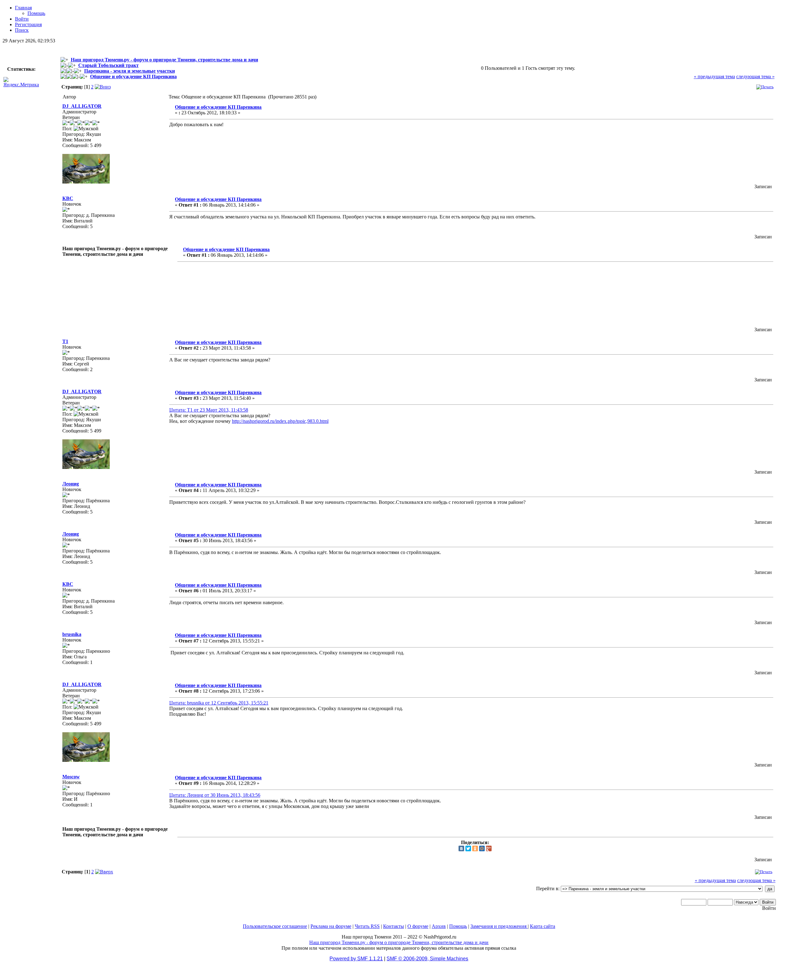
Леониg (70, 483)
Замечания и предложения (499, 926)
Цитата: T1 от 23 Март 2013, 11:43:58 (208, 410)
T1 (65, 341)
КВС (67, 198)
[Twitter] (468, 848)
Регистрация (28, 24)
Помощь (36, 13)
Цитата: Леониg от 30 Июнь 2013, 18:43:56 (214, 795)
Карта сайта (542, 926)
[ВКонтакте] (461, 848)
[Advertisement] (322, 292)
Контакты (393, 926)
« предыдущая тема (714, 76)
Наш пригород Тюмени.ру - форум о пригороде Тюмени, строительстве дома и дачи (164, 59)
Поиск (22, 30)
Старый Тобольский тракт (108, 65)
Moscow (71, 776)
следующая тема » (755, 76)
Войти (22, 18)
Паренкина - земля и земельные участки (129, 71)
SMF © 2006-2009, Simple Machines (427, 958)
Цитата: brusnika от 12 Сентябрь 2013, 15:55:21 (218, 702)
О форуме (417, 926)
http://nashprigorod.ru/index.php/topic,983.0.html (280, 421)
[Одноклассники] (475, 848)
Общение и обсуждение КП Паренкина (133, 76)
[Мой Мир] (482, 848)
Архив (439, 926)
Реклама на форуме (330, 926)
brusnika (71, 634)
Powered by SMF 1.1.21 (356, 958)
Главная (23, 7)
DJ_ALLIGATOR (82, 106)
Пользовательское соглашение (275, 926)
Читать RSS (367, 926)
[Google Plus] (489, 848)
